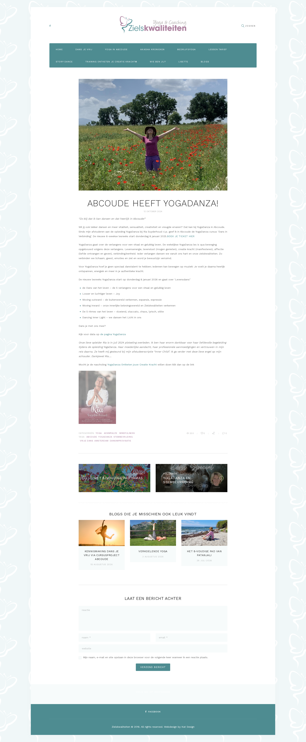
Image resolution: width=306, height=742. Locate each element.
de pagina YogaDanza (113, 334)
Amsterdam (101, 440)
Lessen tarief (218, 49)
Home (59, 49)
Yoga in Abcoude (116, 49)
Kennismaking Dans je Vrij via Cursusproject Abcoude (102, 555)
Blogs (205, 61)
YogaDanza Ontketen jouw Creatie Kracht (132, 364)
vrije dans (86, 440)
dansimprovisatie (120, 440)
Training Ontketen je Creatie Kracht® (111, 61)
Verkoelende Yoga (152, 551)
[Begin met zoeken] (243, 26)
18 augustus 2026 (101, 564)
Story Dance (64, 61)
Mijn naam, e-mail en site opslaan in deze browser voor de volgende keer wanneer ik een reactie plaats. (145, 657)
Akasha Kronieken (152, 49)
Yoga (99, 433)
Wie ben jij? (158, 61)
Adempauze (110, 433)
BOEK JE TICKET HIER (180, 236)
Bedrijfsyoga (186, 49)
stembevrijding (123, 437)
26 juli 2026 (204, 560)
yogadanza (105, 437)
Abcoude (91, 437)
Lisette (183, 61)
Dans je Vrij (83, 49)
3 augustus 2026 (153, 556)
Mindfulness (127, 433)
